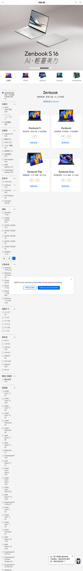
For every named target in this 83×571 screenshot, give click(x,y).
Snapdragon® (7, 455)
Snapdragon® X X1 (8, 552)
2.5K (3, 352)
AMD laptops (6, 164)
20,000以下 (6, 212)
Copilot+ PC (6, 133)
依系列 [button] (4, 178)
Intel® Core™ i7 (7, 405)
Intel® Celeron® (7, 428)
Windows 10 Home (6, 273)
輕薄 (3, 139)
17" (3, 330)
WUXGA (5, 364)
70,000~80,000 (7, 246)
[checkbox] (8, 110)
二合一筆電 (6, 145)
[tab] (35, 68)
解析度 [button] (4, 337)
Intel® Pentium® (5, 421)
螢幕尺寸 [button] (5, 309)
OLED (4, 142)
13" (3, 317)
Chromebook (6, 195)
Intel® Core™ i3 (7, 391)
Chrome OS (6, 280)
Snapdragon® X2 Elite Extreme (8, 557)
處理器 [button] (4, 388)
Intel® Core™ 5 (7, 514)
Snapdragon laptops (6, 170)
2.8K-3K (5, 347)
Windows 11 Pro (8, 285)
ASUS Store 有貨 (7, 108)
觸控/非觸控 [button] (7, 376)
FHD (3, 361)
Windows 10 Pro (8, 267)
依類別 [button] (4, 131)
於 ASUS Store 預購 (7, 115)
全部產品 (5, 122)
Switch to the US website (49, 288)
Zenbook (5, 185)
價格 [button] (4, 209)
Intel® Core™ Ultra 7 (6, 478)
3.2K (3, 343)
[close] (71, 279)
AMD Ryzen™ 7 (7, 435)
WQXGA (5, 355)
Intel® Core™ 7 (7, 522)
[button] (3, 2)
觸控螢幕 (5, 379)
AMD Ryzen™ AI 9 (7, 495)
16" (3, 327)
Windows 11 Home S (6, 299)
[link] (41, 2)
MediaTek (5, 450)
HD (3, 369)
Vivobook (5, 190)
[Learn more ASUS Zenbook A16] (41, 70)
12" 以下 (5, 312)
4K (3, 340)
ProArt (4, 181)
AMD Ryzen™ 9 (7, 460)
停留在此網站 (30, 288)
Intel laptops (6, 159)
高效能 (4, 151)
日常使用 (5, 154)
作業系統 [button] (5, 264)
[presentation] (3, 93)
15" (3, 324)
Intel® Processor (5, 530)
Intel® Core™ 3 (7, 507)
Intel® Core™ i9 (7, 413)
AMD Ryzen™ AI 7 (7, 537)
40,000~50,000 (7, 230)
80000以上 (6, 252)
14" (3, 320)
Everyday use (6, 200)
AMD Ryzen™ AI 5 (7, 545)
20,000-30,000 (7, 217)
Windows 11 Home (6, 291)
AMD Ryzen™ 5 (7, 442)
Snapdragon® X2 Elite (7, 565)
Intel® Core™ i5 (7, 398)
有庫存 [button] (4, 104)
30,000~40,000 (7, 225)
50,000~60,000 (7, 235)
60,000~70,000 (7, 241)
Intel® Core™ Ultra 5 (6, 468)
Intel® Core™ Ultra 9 (6, 487)
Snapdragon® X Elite (8, 502)
